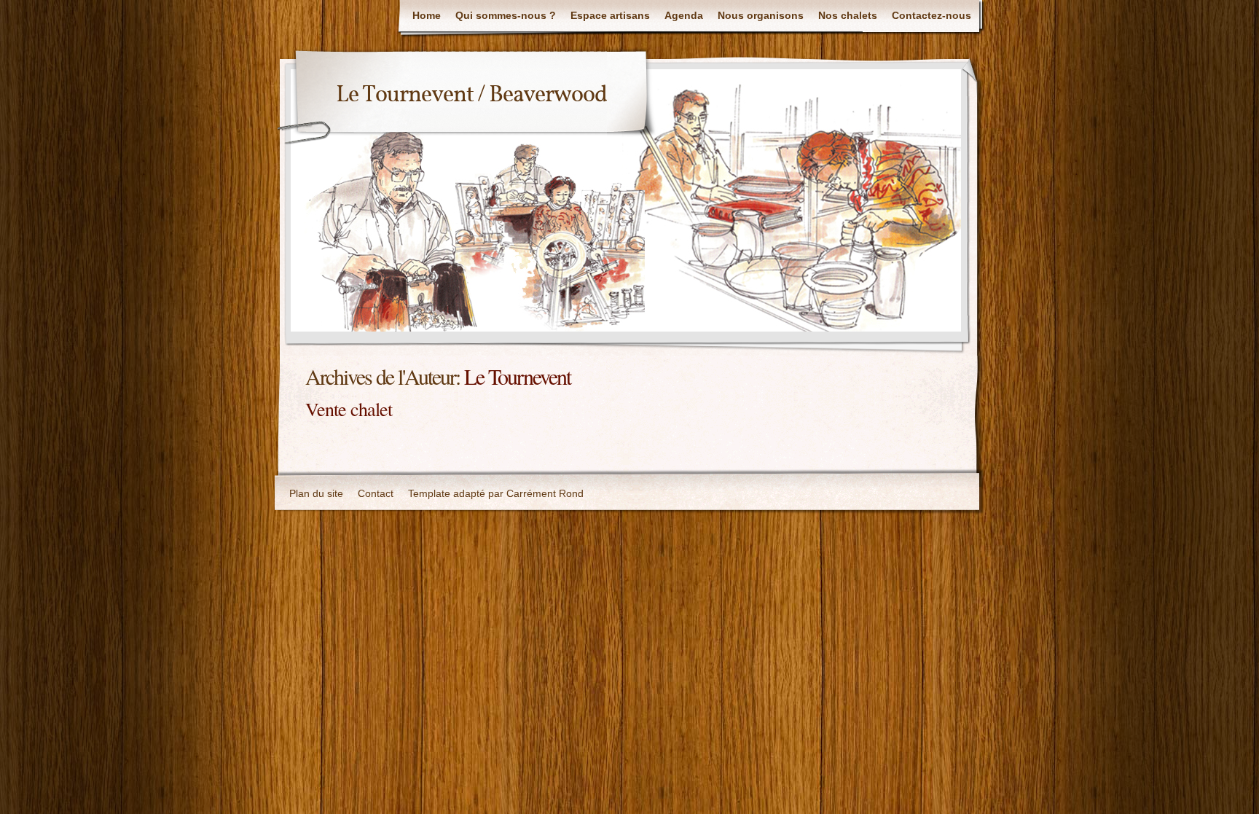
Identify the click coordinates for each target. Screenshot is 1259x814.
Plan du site (316, 493)
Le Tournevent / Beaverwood (471, 95)
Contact (375, 493)
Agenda (683, 15)
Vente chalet (348, 408)
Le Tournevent (517, 376)
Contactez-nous (931, 15)
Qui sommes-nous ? (505, 15)
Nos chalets (847, 15)
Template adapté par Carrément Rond (496, 493)
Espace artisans (610, 15)
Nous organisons (761, 15)
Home (426, 15)
